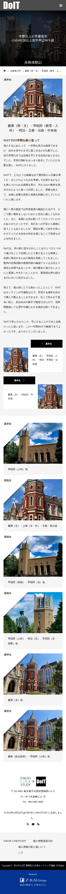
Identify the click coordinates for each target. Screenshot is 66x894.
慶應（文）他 (15, 700)
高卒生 (49, 344)
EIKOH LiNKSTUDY (15, 841)
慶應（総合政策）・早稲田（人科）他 (29, 756)
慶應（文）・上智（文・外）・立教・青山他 (32, 526)
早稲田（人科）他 (18, 469)
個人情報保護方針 (43, 841)
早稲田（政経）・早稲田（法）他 (26, 582)
